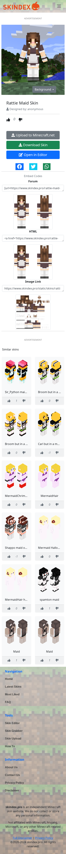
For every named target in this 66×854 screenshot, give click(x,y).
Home (9, 678)
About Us (11, 767)
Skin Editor (12, 723)
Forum (33, 181)
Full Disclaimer (22, 838)
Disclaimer (12, 790)
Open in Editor (35, 154)
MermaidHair (49, 496)
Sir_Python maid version (21, 392)
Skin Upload (13, 738)
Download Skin (35, 145)
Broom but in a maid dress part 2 (27, 444)
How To (10, 746)
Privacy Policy (14, 782)
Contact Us (12, 775)
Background (43, 89)
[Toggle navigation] (59, 5)
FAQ (8, 702)
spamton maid (49, 600)
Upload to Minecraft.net (35, 135)
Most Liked (12, 694)
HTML (33, 231)
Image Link (33, 281)
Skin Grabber (14, 730)
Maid (16, 651)
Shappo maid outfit (18, 548)
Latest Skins (13, 686)
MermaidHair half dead (20, 600)
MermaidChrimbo (17, 496)
